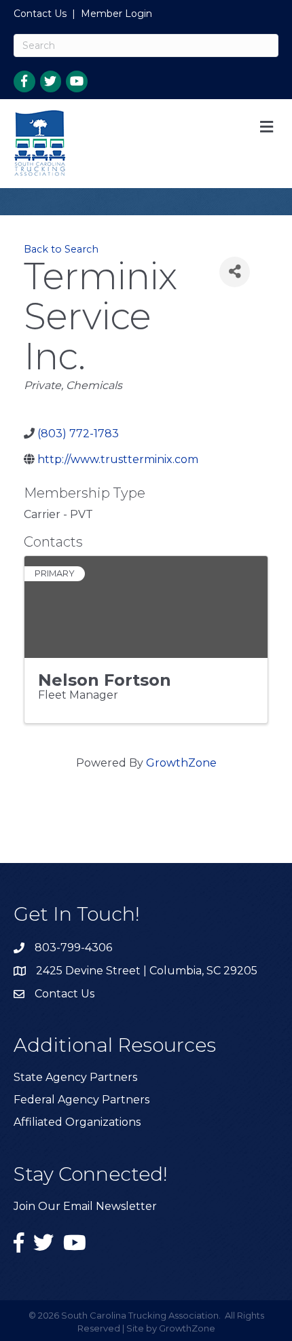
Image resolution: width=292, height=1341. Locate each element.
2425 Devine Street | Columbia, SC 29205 (146, 970)
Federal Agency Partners (81, 1099)
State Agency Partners (75, 1077)
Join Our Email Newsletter (85, 1206)
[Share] (234, 272)
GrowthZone (181, 762)
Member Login (116, 13)
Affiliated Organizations (77, 1122)
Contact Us (40, 13)
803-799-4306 (73, 947)
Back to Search (61, 249)
